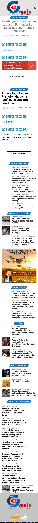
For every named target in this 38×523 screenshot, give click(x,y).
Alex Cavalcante (10, 37)
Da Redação (9, 109)
